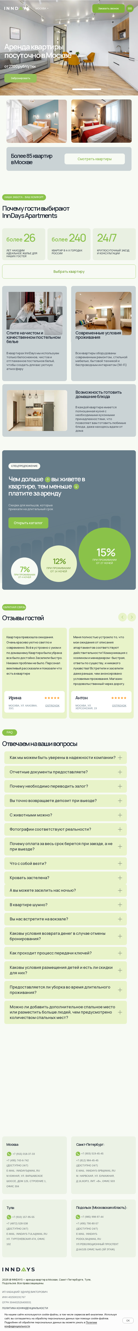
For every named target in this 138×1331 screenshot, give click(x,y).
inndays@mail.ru (28, 1170)
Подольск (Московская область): (101, 1207)
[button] (108, 8)
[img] (130, 8)
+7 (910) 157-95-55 (23, 1217)
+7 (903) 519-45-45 (92, 1153)
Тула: (10, 1207)
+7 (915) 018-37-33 (24, 1153)
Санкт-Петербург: (90, 1144)
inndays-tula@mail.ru (31, 1233)
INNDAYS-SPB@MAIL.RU (100, 1170)
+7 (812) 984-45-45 (87, 1160)
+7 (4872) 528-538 (17, 1223)
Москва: (12, 1144)
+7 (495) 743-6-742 (17, 1160)
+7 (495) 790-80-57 (87, 1223)
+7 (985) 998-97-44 (92, 1216)
